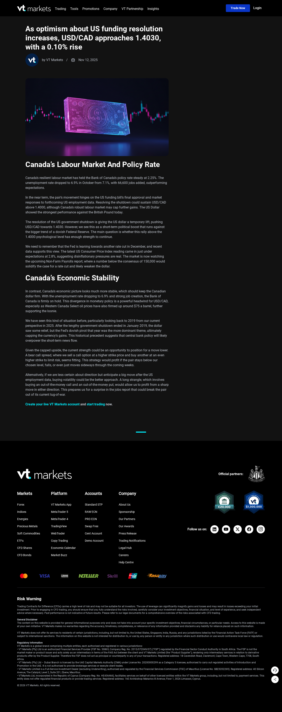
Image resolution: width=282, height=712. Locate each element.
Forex (20, 504)
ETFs (20, 540)
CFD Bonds (24, 555)
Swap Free (91, 526)
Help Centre (126, 562)
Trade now (238, 8)
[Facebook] (249, 529)
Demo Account (94, 540)
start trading (96, 404)
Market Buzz (59, 555)
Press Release (127, 533)
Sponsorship (127, 511)
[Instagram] (261, 529)
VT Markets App (61, 504)
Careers (124, 555)
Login (257, 8)
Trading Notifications (132, 540)
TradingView (59, 526)
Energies (22, 519)
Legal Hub (125, 548)
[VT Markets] (34, 8)
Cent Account (93, 533)
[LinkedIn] (214, 529)
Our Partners (127, 519)
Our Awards (126, 526)
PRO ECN (91, 519)
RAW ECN (91, 511)
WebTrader (58, 533)
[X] (237, 529)
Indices (21, 511)
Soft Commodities (28, 533)
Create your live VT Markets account (52, 404)
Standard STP (94, 504)
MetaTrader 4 (59, 519)
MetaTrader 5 (59, 511)
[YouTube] (226, 529)
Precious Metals (27, 526)
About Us (124, 504)
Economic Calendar (63, 548)
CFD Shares (24, 548)
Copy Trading (59, 540)
